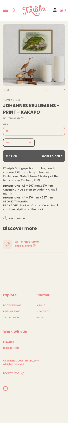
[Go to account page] (55, 11)
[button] (14, 10)
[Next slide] (61, 90)
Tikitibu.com (32, 360)
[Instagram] (5, 388)
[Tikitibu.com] (34, 10)
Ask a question (17, 218)
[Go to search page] (14, 10)
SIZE (5, 124)
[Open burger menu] (5, 10)
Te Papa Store (11, 100)
